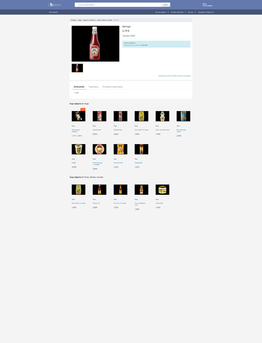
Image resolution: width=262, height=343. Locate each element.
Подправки (138, 163)
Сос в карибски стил (140, 204)
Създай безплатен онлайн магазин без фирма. (174, 76)
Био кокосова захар (181, 130)
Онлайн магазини (177, 12)
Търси (165, 5)
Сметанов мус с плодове (97, 163)
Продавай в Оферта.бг (206, 12)
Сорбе (74, 163)
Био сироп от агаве (141, 130)
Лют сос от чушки (120, 203)
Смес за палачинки (162, 130)
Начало (73, 20)
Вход (204, 4)
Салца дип (159, 203)
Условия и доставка (112, 86)
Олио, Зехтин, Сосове (104, 20)
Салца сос (96, 203)
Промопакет (97, 130)
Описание (79, 86)
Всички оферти (160, 12)
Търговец (93, 86)
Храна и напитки (89, 20)
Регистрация (207, 6)
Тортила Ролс (118, 163)
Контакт (191, 12)
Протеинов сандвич (76, 130)
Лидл (80, 20)
